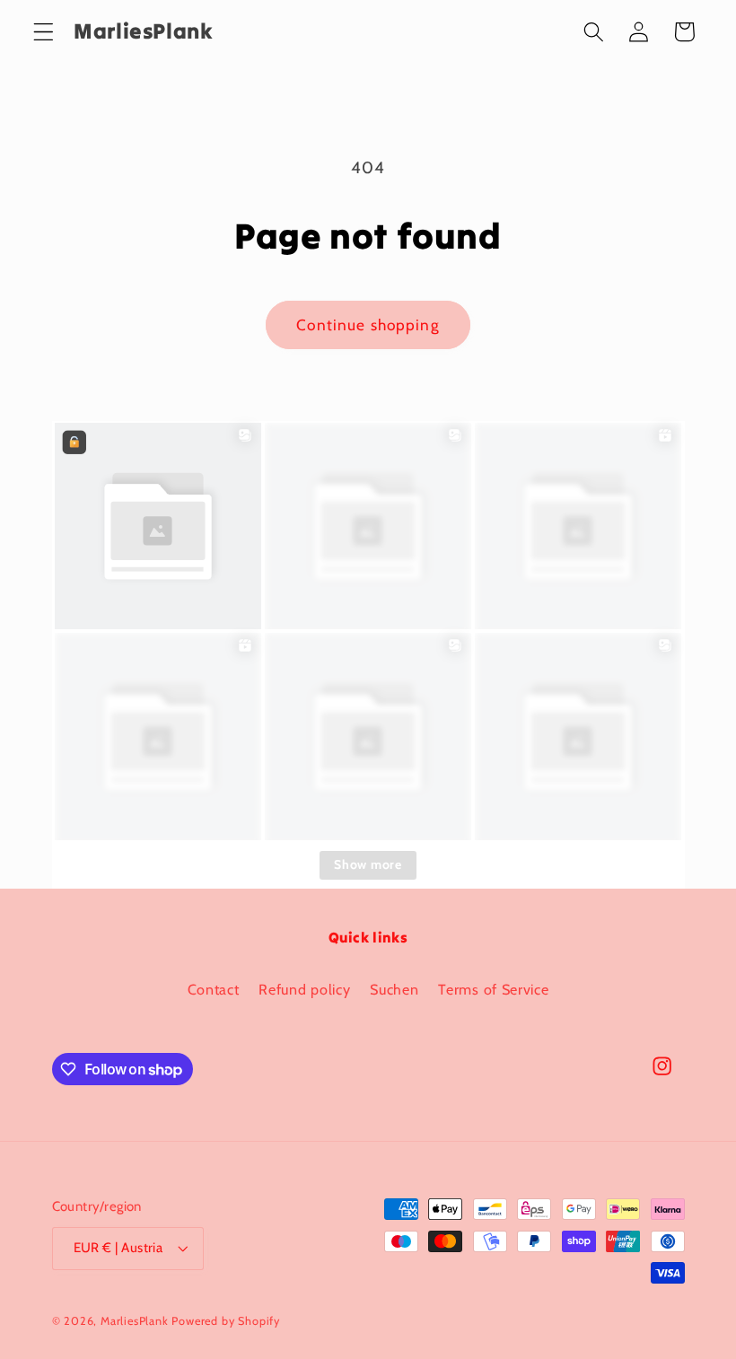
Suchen (394, 989)
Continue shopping (368, 324)
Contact (214, 989)
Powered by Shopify (225, 1321)
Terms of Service (493, 989)
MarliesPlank (135, 1321)
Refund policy (304, 989)
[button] (43, 32)
